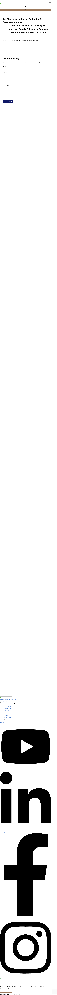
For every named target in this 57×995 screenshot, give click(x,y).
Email (5, 72)
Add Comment (7, 85)
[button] (50, 1)
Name (5, 66)
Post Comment (8, 101)
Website (5, 79)
